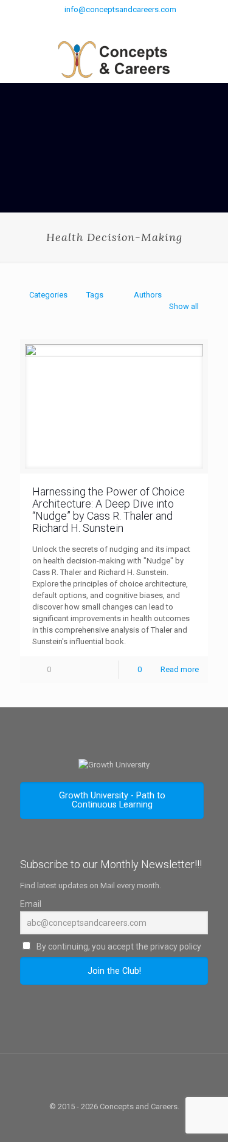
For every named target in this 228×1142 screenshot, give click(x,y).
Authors (148, 294)
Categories (48, 294)
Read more (180, 669)
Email (30, 904)
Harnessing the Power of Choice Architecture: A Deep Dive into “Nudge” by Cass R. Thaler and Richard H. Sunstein (108, 509)
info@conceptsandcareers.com (120, 9)
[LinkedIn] (145, 24)
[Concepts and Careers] (114, 59)
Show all (184, 306)
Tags (94, 294)
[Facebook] (98, 24)
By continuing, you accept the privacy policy (118, 946)
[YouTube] (129, 24)
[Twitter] (114, 24)
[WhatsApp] (82, 24)
